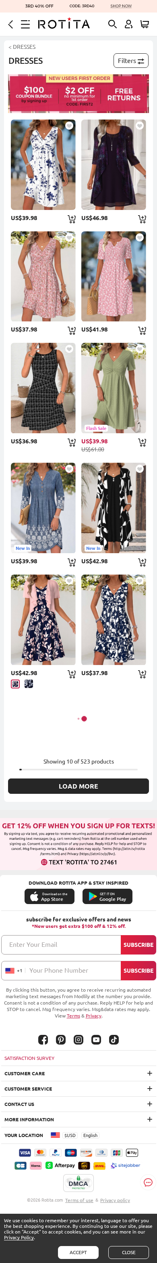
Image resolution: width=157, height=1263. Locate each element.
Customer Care (24, 1073)
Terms (73, 1015)
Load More (78, 786)
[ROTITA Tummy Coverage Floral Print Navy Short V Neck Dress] (113, 620)
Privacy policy (115, 1200)
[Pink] (15, 684)
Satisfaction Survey (29, 1058)
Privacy (93, 1015)
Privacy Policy (19, 1237)
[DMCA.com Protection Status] (78, 1183)
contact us (19, 1104)
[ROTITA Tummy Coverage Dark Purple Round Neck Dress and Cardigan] (113, 165)
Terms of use (79, 1200)
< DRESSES (21, 47)
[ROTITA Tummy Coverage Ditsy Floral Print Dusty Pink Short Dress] (43, 276)
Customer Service (28, 1088)
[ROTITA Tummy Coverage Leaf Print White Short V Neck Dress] (43, 165)
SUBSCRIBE (138, 945)
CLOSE (129, 1252)
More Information (29, 1119)
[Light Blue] (29, 684)
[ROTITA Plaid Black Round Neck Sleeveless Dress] (43, 388)
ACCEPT (78, 1252)
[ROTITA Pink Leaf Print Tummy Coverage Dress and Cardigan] (43, 620)
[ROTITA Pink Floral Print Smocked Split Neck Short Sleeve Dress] (113, 276)
